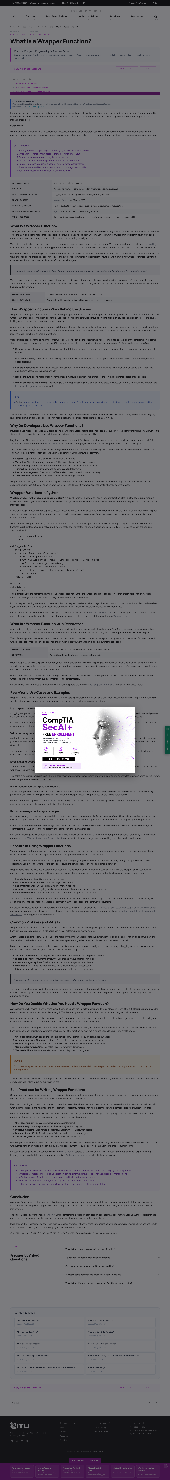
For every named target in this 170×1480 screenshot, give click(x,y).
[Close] (85, 709)
